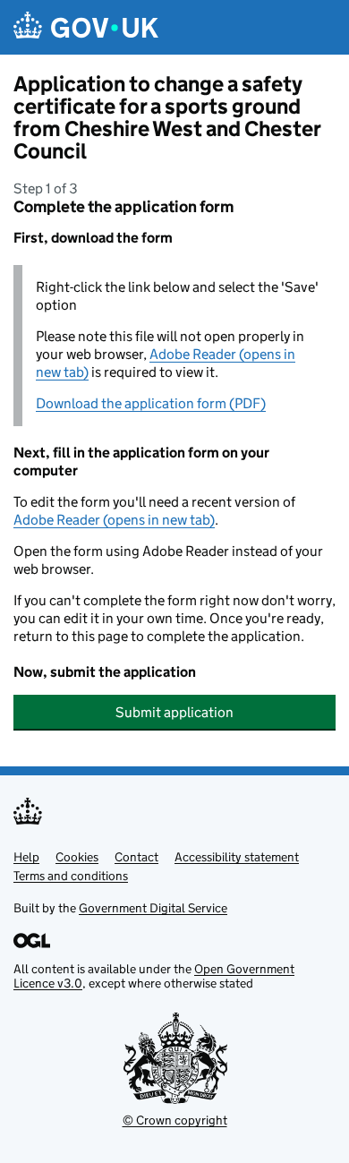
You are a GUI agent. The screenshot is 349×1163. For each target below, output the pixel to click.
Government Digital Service (153, 908)
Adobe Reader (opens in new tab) (114, 519)
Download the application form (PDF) (151, 403)
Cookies (76, 857)
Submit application (174, 712)
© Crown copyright (175, 1120)
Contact (136, 857)
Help (26, 857)
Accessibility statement (236, 857)
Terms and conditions (70, 876)
